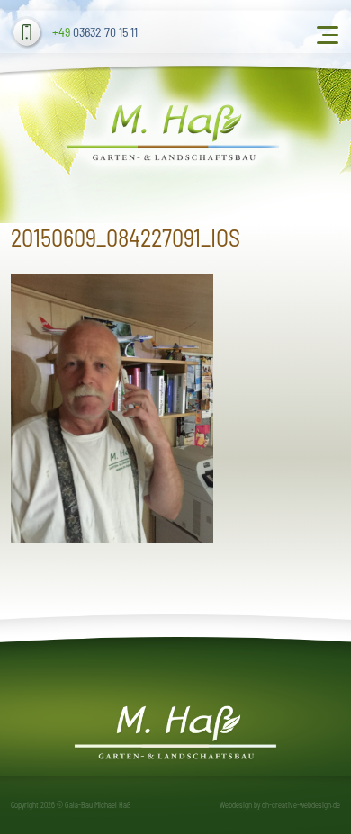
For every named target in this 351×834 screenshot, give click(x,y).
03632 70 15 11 (95, 32)
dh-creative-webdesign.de (301, 805)
